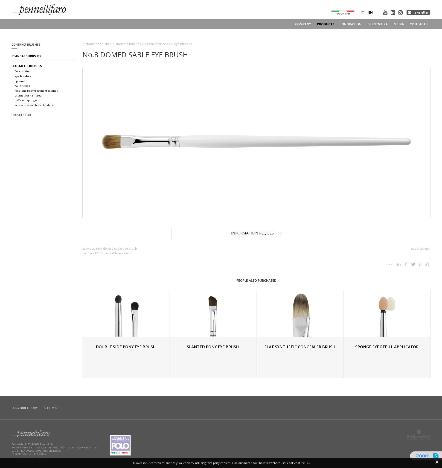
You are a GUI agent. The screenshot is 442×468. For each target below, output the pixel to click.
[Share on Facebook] (406, 264)
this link (305, 463)
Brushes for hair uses (28, 95)
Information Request (255, 233)
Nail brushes (22, 86)
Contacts (418, 24)
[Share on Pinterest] (420, 264)
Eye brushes (23, 76)
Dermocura (377, 24)
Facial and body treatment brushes (36, 90)
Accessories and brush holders (34, 105)
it (362, 12)
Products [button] (325, 24)
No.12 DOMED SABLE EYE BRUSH (111, 253)
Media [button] (399, 24)
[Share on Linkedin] (398, 264)
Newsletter (420, 12)
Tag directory (25, 408)
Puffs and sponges (26, 100)
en (370, 12)
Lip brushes (21, 81)
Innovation (350, 24)
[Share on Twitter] (413, 264)
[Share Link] (427, 264)
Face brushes (23, 71)
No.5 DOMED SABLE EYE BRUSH (116, 248)
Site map (51, 408)
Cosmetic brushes (27, 66)
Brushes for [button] (21, 115)
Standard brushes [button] (26, 56)
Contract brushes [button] (26, 45)
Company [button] (303, 24)
